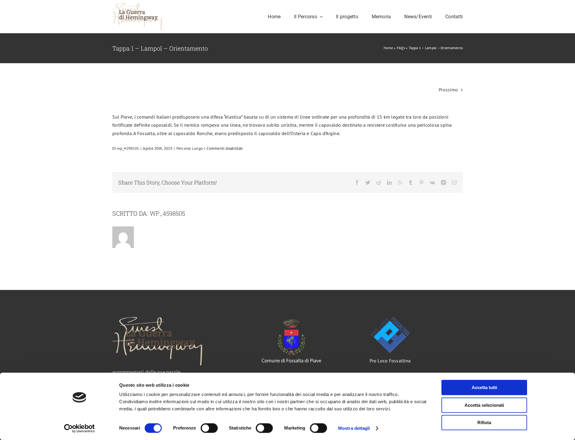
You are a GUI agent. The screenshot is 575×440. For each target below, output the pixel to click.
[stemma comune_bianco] (291, 319)
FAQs (401, 48)
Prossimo (448, 90)
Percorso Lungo (189, 148)
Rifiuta (484, 422)
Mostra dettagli (354, 428)
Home (388, 48)
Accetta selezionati (484, 405)
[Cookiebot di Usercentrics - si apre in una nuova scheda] (79, 428)
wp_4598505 (128, 148)
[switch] (209, 428)
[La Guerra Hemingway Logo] (137, 5)
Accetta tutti (484, 387)
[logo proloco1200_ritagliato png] (390, 319)
